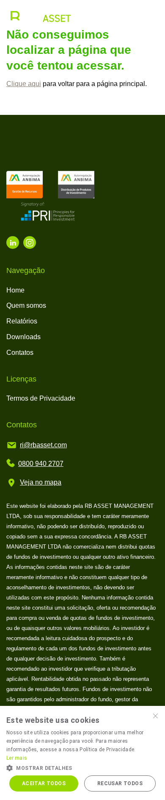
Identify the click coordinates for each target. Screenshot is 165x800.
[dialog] (82, 753)
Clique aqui (23, 83)
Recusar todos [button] (120, 783)
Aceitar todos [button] (44, 783)
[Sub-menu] (151, 16)
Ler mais (16, 758)
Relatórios (21, 321)
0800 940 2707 (40, 463)
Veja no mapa (40, 482)
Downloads (23, 336)
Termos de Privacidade (40, 398)
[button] (82, 767)
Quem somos (26, 305)
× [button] (155, 715)
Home (15, 290)
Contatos (19, 352)
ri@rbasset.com (43, 445)
